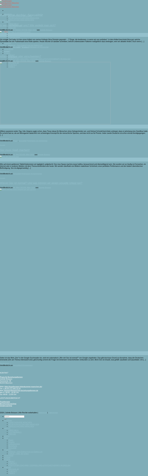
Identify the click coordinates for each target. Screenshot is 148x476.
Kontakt (7, 458)
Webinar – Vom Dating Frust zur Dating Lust (25, 45)
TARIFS (12, 473)
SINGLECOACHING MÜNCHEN (21, 20)
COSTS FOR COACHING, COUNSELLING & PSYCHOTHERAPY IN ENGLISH (39, 59)
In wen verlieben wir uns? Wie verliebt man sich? (28, 25)
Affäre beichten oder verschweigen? (20, 56)
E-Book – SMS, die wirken (19, 454)
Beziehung (13, 446)
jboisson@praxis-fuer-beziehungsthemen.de (21, 390)
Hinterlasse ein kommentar (38, 47)
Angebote (8, 420)
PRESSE (12, 28)
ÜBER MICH (14, 430)
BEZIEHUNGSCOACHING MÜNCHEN (24, 18)
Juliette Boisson (46, 30)
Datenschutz (53, 413)
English (7, 53)
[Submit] (5, 419)
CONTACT (13, 463)
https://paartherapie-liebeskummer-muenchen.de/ (23, 387)
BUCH (6, 436)
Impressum (42, 413)
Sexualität (2, 20)
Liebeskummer (14, 37)
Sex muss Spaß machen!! (15, 150)
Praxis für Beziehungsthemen (11, 377)
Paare (11, 34)
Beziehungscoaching (8, 404)
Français (7, 467)
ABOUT (7, 22)
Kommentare (27, 365)
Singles (12, 36)
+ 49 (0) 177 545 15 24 (11, 388)
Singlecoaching (6, 406)
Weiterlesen (5, 45)
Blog (6, 438)
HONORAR (8, 49)
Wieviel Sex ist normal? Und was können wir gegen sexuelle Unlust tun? (41, 182)
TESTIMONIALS (15, 432)
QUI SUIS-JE (14, 469)
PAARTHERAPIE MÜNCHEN (20, 422)
